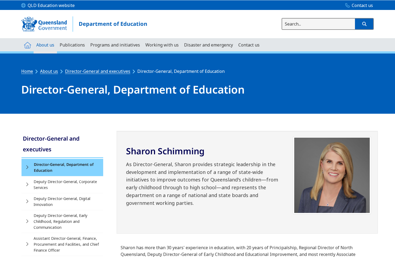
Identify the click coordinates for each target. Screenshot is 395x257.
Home (27, 71)
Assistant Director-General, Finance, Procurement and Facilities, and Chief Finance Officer (66, 244)
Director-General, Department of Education (64, 167)
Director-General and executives (97, 71)
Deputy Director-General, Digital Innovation (62, 201)
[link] (62, 144)
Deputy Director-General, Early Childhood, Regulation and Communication (60, 221)
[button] (364, 24)
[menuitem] (27, 44)
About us (49, 71)
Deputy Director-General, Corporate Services (65, 184)
